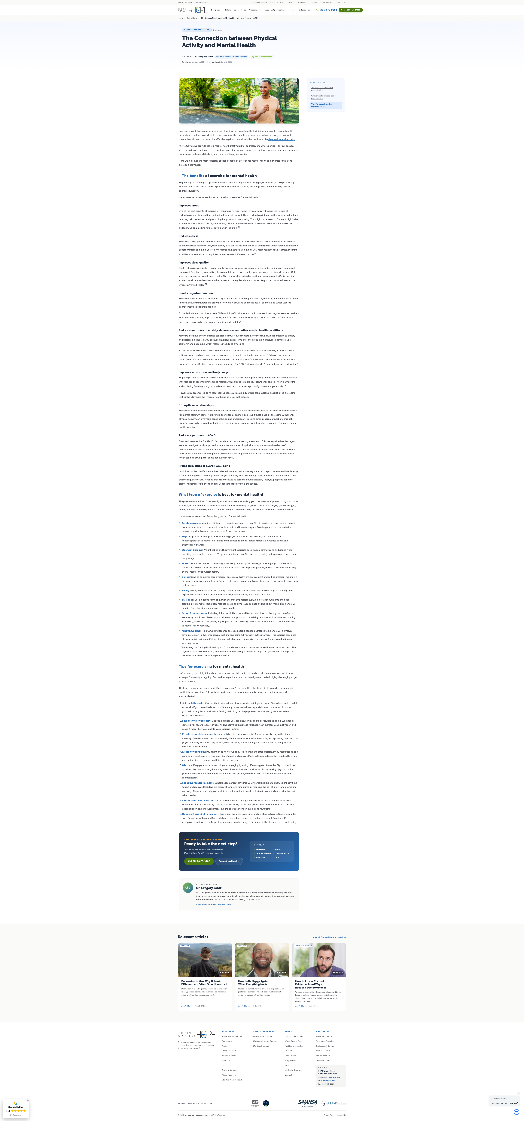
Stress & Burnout (229, 1070)
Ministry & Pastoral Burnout (265, 1041)
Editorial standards (263, 57)
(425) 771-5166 (330, 1081)
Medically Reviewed (293, 1070)
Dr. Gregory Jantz (204, 57)
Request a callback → (229, 861)
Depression (227, 1041)
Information (230, 10)
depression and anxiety (281, 139)
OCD (224, 1065)
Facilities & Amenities (294, 1046)
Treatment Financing (325, 1041)
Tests (291, 10)
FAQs (291, 2)
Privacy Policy (329, 1115)
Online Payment (323, 1056)
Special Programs (249, 10)
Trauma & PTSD (229, 1056)
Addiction (226, 1060)
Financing (302, 2)
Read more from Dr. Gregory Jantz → (214, 904)
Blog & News (326, 2)
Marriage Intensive (261, 1046)
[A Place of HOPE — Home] (192, 10)
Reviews (314, 2)
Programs (215, 10)
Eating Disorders (229, 1051)
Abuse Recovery (229, 1075)
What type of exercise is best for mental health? (324, 97)
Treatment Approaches (273, 10)
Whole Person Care (293, 1041)
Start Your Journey (350, 10)
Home (180, 18)
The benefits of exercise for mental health (322, 89)
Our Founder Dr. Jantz (294, 1036)
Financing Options (324, 1036)
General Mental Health (197, 30)
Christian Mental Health (232, 1080)
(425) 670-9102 (334, 1078)
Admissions (304, 10)
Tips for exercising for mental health (321, 105)
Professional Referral (259, 2)
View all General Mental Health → (329, 937)
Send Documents (323, 1060)
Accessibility (341, 1115)
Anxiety (225, 1046)
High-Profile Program (262, 1036)
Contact (288, 1075)
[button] (516, 1114)
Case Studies (341, 2)
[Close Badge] (28, 1100)
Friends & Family (278, 2)
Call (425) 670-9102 (199, 861)
